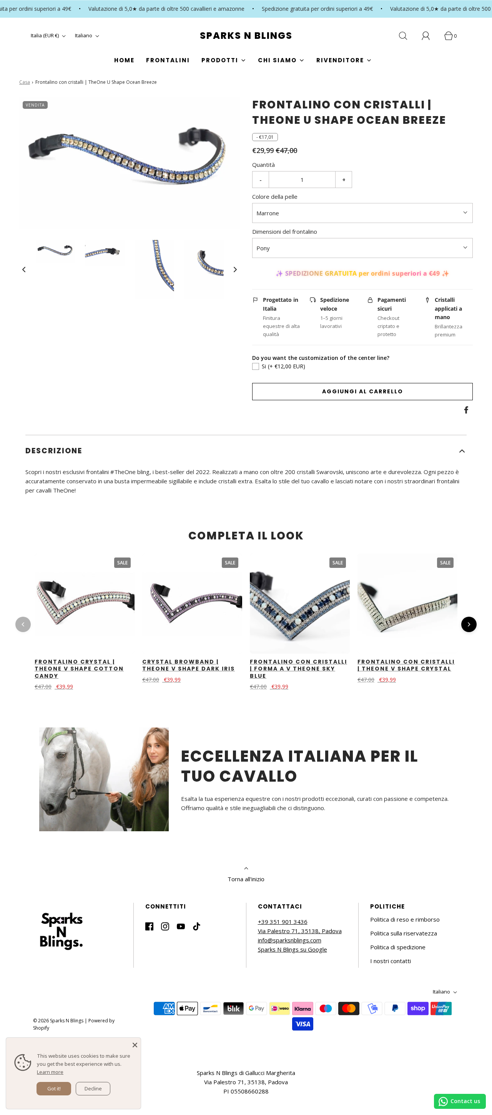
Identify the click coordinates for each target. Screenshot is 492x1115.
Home (124, 60)
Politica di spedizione (398, 947)
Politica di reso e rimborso (405, 919)
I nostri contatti (390, 961)
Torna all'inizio (246, 879)
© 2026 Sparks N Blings (58, 1020)
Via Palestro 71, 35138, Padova (300, 931)
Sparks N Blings (246, 36)
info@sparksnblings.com (289, 940)
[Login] (430, 35)
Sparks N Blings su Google (292, 949)
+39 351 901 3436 (283, 921)
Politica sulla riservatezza (403, 933)
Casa (24, 82)
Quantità (263, 164)
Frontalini (168, 60)
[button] (23, 269)
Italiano (84, 35)
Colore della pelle (275, 196)
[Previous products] (23, 624)
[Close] (135, 1043)
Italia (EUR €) (45, 35)
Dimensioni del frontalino (284, 231)
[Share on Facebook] (465, 410)
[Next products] (469, 624)
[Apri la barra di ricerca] (407, 35)
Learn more (50, 1071)
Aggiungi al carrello (362, 391)
